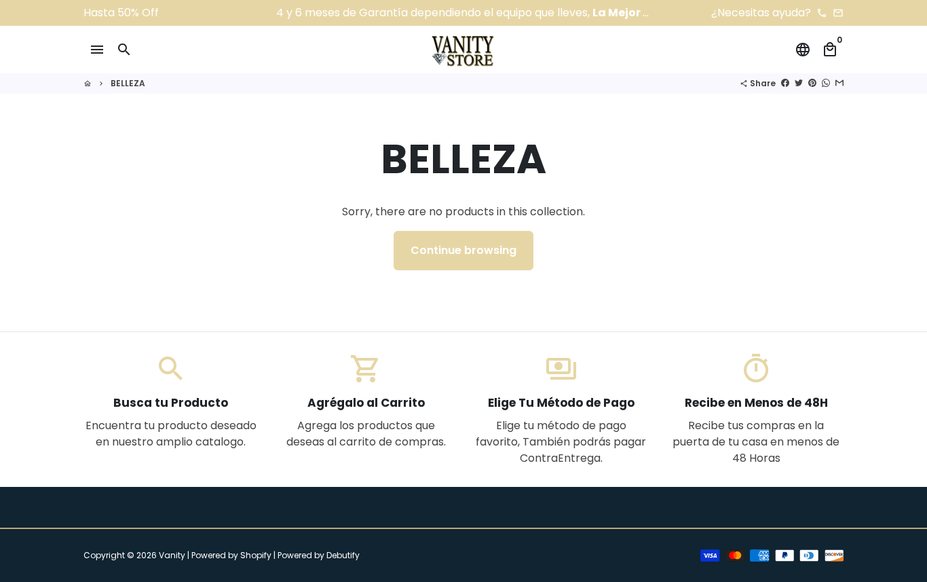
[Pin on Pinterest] (812, 83)
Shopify (255, 555)
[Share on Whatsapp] (826, 83)
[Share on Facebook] (785, 83)
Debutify (343, 555)
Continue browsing (463, 250)
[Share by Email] (839, 83)
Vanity (172, 555)
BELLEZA (128, 83)
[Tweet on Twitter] (799, 83)
